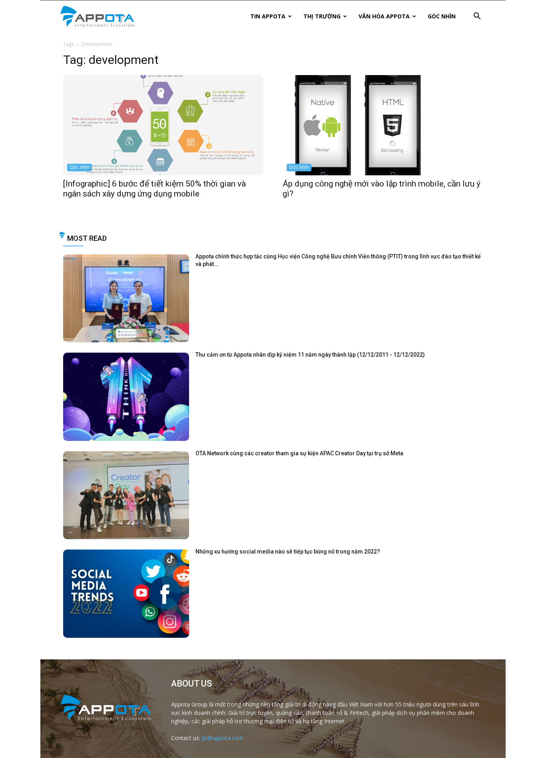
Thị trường (322, 16)
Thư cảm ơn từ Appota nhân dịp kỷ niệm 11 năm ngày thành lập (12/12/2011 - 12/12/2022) (310, 354)
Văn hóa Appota (384, 16)
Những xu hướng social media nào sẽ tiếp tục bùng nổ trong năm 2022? (287, 551)
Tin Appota (267, 16)
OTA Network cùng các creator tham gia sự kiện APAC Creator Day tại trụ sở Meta (299, 453)
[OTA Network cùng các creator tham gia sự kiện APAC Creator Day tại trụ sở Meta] (126, 495)
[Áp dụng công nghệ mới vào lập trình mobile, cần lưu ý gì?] (383, 125)
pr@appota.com (222, 738)
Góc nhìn (442, 16)
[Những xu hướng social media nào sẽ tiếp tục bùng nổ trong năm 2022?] (126, 594)
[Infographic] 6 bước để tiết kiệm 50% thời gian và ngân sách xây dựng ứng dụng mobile (154, 188)
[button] (476, 17)
